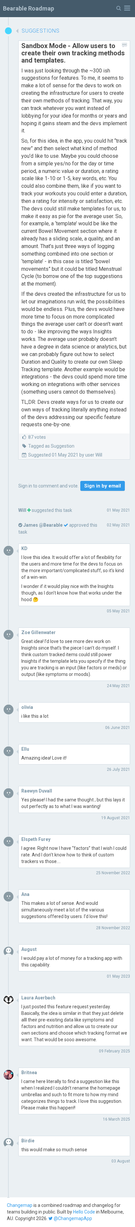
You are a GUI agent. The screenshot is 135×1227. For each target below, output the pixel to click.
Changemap (19, 1205)
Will (22, 510)
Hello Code (84, 1211)
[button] (123, 8)
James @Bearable (43, 525)
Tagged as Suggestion (51, 446)
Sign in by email (102, 486)
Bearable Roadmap (28, 8)
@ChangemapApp (72, 1218)
